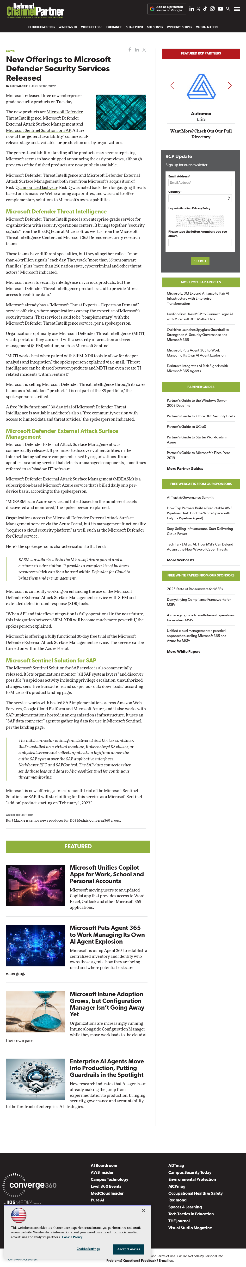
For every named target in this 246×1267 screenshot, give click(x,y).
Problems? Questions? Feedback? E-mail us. (140, 1261)
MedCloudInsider (107, 1194)
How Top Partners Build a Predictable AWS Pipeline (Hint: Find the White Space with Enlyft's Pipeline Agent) (199, 513)
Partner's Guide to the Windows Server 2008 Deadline (197, 403)
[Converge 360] (29, 1186)
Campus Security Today (189, 1173)
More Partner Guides (185, 469)
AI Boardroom (104, 1166)
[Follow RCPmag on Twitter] (198, 9)
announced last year (38, 188)
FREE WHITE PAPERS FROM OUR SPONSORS (200, 575)
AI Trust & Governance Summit (190, 498)
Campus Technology (109, 1180)
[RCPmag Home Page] (35, 12)
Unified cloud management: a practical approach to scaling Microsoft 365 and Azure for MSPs (197, 636)
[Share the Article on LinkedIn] (136, 50)
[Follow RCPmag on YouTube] (220, 9)
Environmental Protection (192, 1180)
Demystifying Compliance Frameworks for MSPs (199, 602)
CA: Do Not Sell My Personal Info (200, 1256)
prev (172, 85)
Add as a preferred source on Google (169, 9)
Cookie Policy (72, 1237)
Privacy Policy (201, 208)
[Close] (143, 1210)
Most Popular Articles (201, 282)
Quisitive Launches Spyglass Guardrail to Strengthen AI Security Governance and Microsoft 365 (198, 335)
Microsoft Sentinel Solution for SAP (38, 130)
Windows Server (179, 27)
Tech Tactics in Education (191, 1214)
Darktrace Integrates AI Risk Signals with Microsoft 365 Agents (197, 368)
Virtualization (207, 27)
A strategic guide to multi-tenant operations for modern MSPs (200, 618)
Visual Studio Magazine (190, 1228)
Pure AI (97, 1200)
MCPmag (176, 1187)
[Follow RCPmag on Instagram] (212, 10)
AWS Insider (102, 1173)
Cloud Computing (41, 27)
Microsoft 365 (92, 27)
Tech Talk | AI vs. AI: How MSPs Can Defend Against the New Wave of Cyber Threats (200, 547)
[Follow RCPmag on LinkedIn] (191, 10)
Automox (201, 113)
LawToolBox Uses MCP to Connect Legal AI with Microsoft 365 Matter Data (200, 317)
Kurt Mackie (19, 86)
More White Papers (183, 652)
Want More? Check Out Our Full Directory (201, 134)
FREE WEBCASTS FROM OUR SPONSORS (201, 484)
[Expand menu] (237, 10)
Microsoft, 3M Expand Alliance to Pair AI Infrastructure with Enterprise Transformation (198, 299)
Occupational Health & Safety (195, 1194)
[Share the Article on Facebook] (128, 50)
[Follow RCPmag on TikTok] (205, 10)
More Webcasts (180, 560)
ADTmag (176, 1166)
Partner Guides (201, 387)
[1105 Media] (22, 1203)
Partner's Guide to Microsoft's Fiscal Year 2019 (198, 455)
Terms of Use (166, 1256)
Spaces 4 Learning (185, 1207)
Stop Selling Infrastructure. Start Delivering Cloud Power (200, 531)
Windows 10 (68, 27)
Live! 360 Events (106, 1187)
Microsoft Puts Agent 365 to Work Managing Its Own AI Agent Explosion (107, 935)
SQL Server (155, 27)
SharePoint (134, 27)
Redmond (177, 1200)
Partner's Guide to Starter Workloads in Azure (197, 440)
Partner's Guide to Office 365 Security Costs (201, 416)
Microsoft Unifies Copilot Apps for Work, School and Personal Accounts (107, 875)
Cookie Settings (88, 1249)
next (230, 85)
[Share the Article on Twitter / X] (143, 50)
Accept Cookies (128, 1249)
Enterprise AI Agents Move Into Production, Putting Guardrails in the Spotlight (107, 1068)
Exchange (114, 27)
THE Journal (179, 1221)
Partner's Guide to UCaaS (186, 427)
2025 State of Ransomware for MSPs (195, 589)
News (10, 50)
